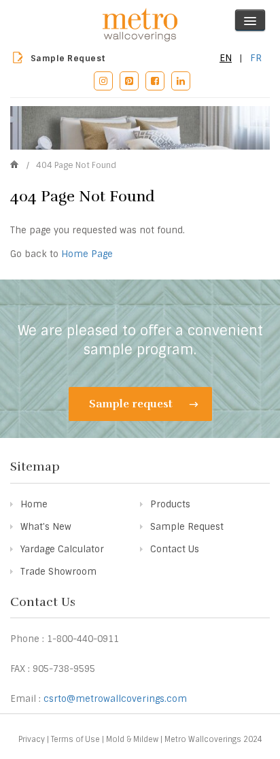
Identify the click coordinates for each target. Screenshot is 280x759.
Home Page (87, 254)
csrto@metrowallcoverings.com (115, 699)
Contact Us (174, 549)
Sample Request (68, 58)
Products (170, 504)
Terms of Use (75, 739)
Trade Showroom (58, 571)
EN (226, 58)
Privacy (31, 739)
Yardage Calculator (62, 549)
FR (256, 58)
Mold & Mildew (132, 739)
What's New (45, 527)
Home (34, 504)
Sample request (132, 404)
